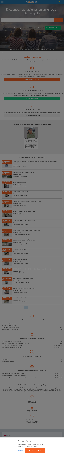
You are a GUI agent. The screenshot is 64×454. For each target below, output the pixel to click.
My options (20, 450)
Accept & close (35, 450)
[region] (32, 445)
